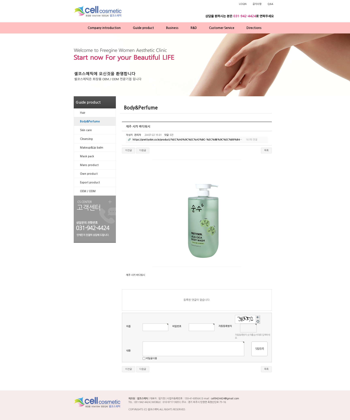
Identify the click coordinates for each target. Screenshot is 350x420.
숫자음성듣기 (258, 317)
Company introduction (104, 27)
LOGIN (242, 4)
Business (172, 27)
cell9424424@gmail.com (225, 398)
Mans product (89, 165)
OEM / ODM (88, 191)
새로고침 (258, 321)
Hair (82, 112)
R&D (194, 27)
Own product (89, 173)
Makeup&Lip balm (91, 147)
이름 (128, 326)
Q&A (270, 4)
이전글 (128, 150)
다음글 (142, 150)
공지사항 (257, 4)
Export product (90, 182)
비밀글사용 (151, 358)
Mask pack (87, 156)
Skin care (86, 130)
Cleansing (86, 138)
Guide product (143, 27)
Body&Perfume (90, 121)
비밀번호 (176, 326)
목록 (266, 150)
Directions (253, 27)
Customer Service (221, 27)
